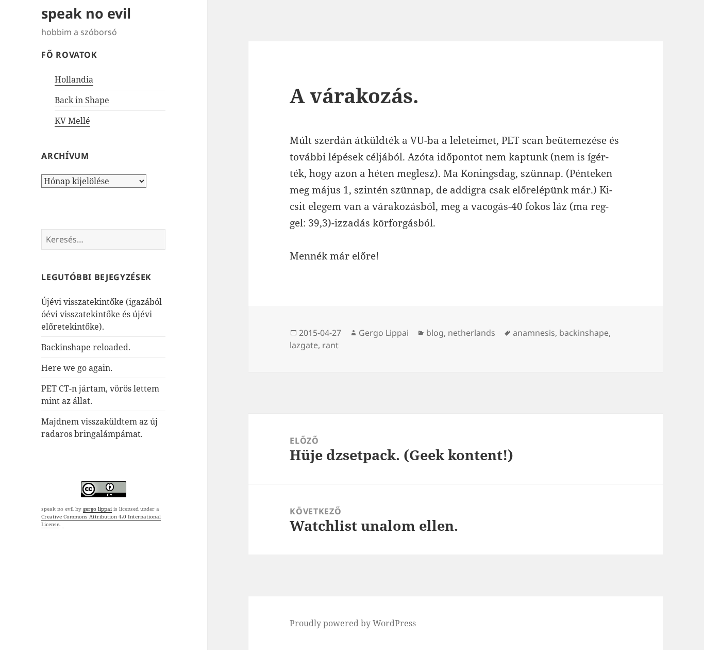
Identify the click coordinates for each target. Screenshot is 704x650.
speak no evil (86, 13)
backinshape (584, 332)
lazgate (304, 345)
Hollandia (74, 79)
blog (435, 332)
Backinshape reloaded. (85, 347)
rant (330, 345)
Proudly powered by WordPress (353, 623)
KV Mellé (72, 120)
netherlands (471, 332)
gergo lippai (97, 508)
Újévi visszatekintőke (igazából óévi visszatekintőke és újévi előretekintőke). (101, 314)
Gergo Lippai (384, 332)
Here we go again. (76, 367)
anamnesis (534, 332)
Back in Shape (82, 100)
